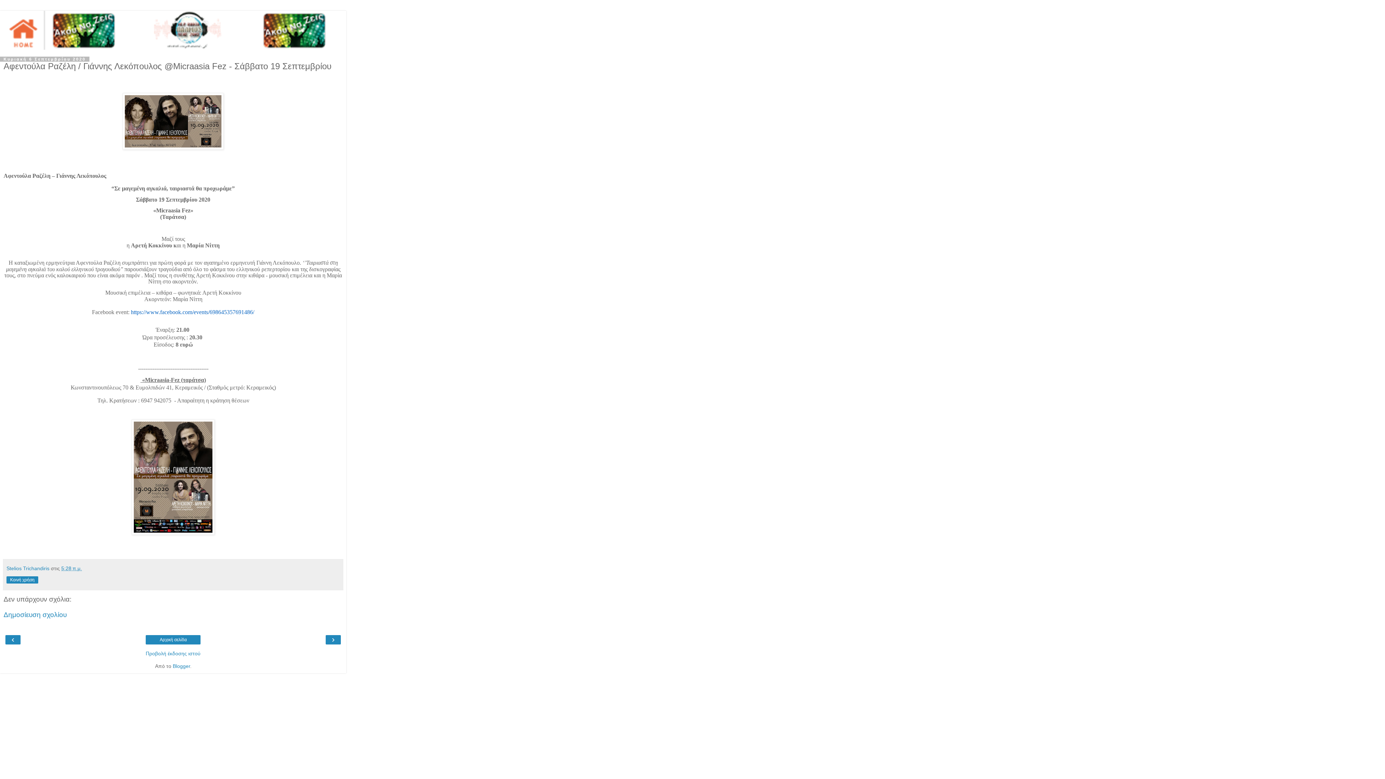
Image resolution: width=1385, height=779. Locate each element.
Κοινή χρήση (22, 579)
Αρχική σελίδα (173, 639)
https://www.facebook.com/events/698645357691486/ (192, 312)
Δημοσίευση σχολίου (35, 615)
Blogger (181, 666)
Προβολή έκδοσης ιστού (173, 653)
